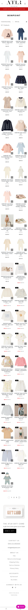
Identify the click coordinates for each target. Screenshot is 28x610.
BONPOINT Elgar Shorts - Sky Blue (7, 464)
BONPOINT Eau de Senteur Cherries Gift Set (7, 277)
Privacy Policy (14, 568)
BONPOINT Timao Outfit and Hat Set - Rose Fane (21, 180)
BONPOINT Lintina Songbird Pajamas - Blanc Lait (21, 254)
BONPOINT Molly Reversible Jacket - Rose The (7, 229)
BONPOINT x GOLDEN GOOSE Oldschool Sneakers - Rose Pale (21, 205)
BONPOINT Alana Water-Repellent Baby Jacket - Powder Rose (7, 370)
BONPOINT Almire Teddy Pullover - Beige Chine (7, 42)
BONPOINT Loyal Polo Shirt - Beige (7, 441)
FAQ (14, 556)
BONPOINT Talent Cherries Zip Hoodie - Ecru (21, 394)
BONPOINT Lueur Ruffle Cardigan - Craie (7, 301)
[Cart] (25, 3)
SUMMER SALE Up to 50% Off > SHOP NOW (14, 9)
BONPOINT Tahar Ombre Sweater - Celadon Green (21, 441)
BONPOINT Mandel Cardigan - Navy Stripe (7, 133)
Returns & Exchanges (14, 559)
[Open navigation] (3, 3)
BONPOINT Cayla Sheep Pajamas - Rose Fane (7, 204)
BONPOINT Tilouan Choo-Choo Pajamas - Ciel (7, 65)
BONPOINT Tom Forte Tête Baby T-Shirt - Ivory (21, 324)
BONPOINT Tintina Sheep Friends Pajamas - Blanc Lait (7, 181)
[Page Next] (19, 498)
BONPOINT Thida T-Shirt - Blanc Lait (21, 347)
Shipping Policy (14, 562)
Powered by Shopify (14, 595)
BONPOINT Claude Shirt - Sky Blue (7, 418)
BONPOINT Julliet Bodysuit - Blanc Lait (21, 464)
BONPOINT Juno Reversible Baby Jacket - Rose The (7, 157)
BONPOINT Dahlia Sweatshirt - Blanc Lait (7, 324)
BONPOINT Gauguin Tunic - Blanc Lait (21, 301)
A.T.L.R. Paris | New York (15, 592)
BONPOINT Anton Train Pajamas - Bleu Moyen (20, 156)
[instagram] (15, 587)
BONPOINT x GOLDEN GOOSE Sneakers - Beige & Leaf (21, 229)
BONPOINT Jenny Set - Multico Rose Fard (21, 65)
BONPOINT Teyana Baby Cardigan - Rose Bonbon (21, 370)
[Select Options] (12, 38)
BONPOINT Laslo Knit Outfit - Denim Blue (21, 42)
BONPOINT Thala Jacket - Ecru (21, 133)
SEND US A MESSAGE (14, 543)
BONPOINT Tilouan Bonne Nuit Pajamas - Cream (7, 253)
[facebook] (12, 587)
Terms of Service (14, 565)
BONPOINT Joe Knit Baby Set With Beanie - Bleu (7, 486)
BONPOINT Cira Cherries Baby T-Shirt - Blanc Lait (7, 347)
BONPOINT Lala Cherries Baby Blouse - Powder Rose (7, 395)
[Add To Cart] (12, 274)
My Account (14, 576)
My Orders (14, 580)
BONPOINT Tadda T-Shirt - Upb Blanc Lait (21, 110)
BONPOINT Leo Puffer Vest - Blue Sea (21, 418)
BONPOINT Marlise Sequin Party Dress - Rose (7, 110)
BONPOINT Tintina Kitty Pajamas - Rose (7, 87)
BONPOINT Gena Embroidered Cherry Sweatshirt (21, 278)
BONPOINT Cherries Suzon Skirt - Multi (21, 87)
